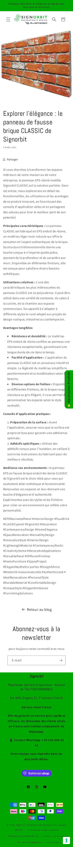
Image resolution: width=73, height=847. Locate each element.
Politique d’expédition (29, 842)
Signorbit (20, 824)
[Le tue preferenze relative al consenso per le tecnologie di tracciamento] (66, 840)
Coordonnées (52, 842)
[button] (8, 19)
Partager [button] (12, 159)
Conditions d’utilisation (55, 836)
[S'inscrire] (60, 660)
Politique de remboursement (42, 830)
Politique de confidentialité (23, 836)
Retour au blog (39, 609)
